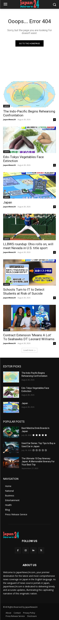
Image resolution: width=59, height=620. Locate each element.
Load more (28, 350)
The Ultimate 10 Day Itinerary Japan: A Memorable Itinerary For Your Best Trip (38, 461)
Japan (7, 202)
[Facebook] (18, 550)
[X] (41, 550)
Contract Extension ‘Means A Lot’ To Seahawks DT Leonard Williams (28, 337)
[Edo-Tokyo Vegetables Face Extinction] (29, 140)
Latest (6, 106)
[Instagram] (25, 550)
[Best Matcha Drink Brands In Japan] (11, 432)
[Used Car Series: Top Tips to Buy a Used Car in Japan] (11, 447)
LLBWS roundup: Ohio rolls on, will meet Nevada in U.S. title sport (28, 246)
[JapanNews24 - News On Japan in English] (29, 4)
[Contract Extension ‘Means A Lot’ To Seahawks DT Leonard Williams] (29, 318)
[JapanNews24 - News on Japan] (29, 535)
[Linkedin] (33, 550)
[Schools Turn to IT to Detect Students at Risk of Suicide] (29, 272)
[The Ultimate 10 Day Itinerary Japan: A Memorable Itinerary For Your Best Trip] (11, 462)
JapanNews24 (9, 119)
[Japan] (29, 185)
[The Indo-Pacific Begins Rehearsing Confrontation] (29, 94)
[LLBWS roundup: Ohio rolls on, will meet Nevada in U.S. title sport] (29, 227)
